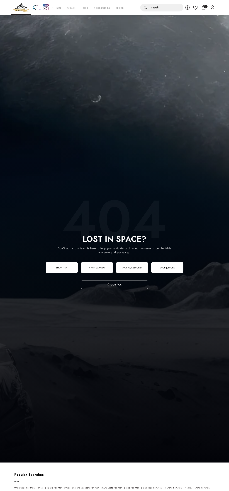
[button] (59, 7)
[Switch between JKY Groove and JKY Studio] (43, 7)
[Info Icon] (187, 7)
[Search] (144, 7)
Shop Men (61, 267)
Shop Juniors (167, 267)
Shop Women (97, 267)
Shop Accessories (132, 267)
